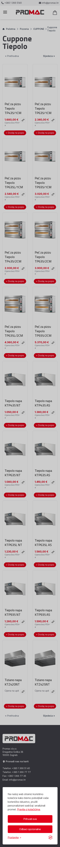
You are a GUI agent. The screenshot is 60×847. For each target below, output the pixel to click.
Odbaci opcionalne (30, 829)
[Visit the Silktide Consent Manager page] (50, 837)
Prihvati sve (30, 819)
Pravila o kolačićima (28, 809)
